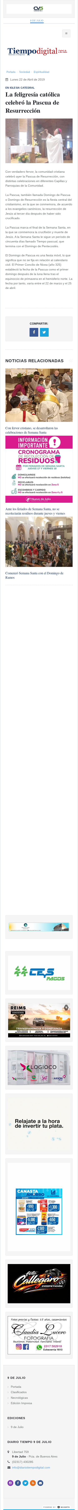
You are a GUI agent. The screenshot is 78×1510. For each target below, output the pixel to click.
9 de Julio (37, 20)
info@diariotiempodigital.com (31, 1467)
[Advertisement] (39, 754)
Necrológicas (19, 1397)
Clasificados (19, 1392)
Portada (10, 72)
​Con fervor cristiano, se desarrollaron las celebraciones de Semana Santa (31, 430)
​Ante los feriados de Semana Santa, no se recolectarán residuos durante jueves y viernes (35, 511)
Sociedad (24, 72)
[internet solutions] (57, 1507)
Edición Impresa (21, 1403)
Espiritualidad (41, 72)
